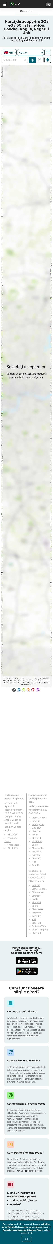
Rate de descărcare (39, 60)
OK (26, 1239)
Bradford (36, 923)
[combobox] (9, 52)
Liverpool (36, 831)
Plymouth (37, 933)
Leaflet (6, 679)
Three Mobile (13, 845)
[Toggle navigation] (4, 4)
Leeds (35, 834)
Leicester (36, 851)
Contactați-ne (22, 1171)
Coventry (36, 858)
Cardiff (35, 865)
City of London (39, 817)
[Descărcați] (27, 961)
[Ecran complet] (47, 52)
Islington (36, 855)
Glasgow (36, 828)
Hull (34, 861)
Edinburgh (37, 841)
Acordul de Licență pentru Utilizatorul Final (22, 1230)
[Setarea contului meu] (48, 4)
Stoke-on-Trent (39, 926)
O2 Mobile (12, 848)
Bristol (35, 845)
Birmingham (38, 824)
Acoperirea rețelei (32, 60)
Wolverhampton (40, 929)
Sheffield (36, 838)
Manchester (38, 848)
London (36, 821)
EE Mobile (12, 834)
